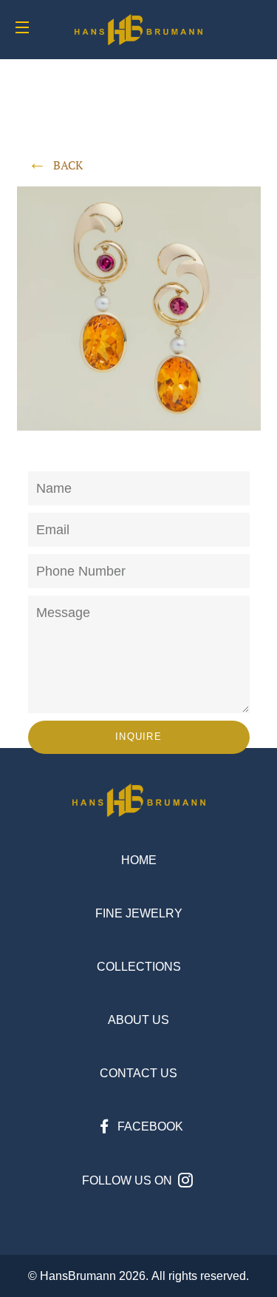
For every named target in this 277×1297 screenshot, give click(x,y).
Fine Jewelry (138, 913)
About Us (138, 1020)
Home (139, 860)
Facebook (148, 1126)
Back (68, 165)
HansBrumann (78, 1276)
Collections (139, 966)
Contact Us (138, 1073)
